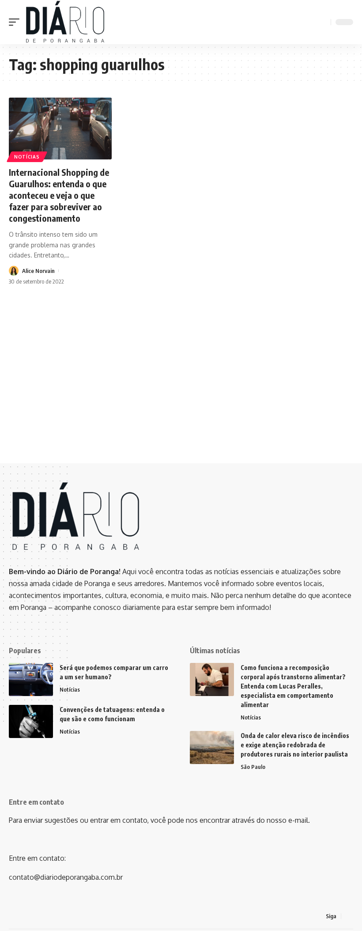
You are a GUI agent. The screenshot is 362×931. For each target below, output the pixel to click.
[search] (322, 22)
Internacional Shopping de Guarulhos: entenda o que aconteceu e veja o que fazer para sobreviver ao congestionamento (59, 195)
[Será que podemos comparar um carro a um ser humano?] (31, 679)
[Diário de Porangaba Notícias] (65, 22)
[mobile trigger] (16, 22)
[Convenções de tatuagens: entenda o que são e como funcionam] (31, 721)
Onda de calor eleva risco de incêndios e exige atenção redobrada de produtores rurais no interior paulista (295, 745)
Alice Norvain (38, 270)
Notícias (27, 156)
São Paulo (253, 766)
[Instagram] (348, 916)
